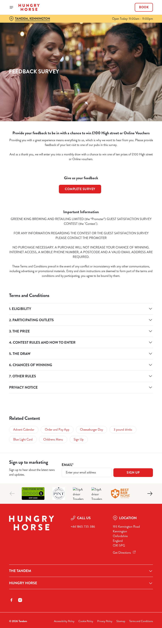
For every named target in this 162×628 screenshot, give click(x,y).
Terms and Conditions (141, 621)
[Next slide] (150, 493)
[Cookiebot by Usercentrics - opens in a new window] (140, 270)
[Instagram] (20, 600)
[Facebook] (11, 600)
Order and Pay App (57, 429)
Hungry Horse (23, 583)
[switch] (61, 328)
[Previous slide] (12, 493)
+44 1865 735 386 (83, 526)
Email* (67, 465)
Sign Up (79, 439)
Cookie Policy (85, 621)
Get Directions (122, 552)
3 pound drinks (123, 429)
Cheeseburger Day (91, 429)
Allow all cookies (132, 354)
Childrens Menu (53, 439)
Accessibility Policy (64, 621)
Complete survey (80, 189)
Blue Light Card (23, 439)
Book (144, 7)
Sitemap (120, 621)
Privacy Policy (104, 621)
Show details (141, 342)
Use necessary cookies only (80, 354)
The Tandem (20, 570)
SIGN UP (133, 472)
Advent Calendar (23, 429)
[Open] (11, 7)
